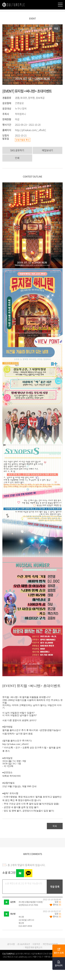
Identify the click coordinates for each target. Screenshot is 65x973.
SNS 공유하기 (17, 150)
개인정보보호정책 (50, 944)
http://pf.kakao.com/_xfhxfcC (30, 130)
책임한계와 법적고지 (33, 947)
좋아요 (57, 904)
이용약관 (36, 944)
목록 (55, 826)
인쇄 (17, 158)
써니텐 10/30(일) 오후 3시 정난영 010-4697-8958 (26, 921)
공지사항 (11, 944)
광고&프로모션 (23, 944)
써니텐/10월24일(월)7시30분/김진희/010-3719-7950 (31, 903)
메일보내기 (47, 150)
